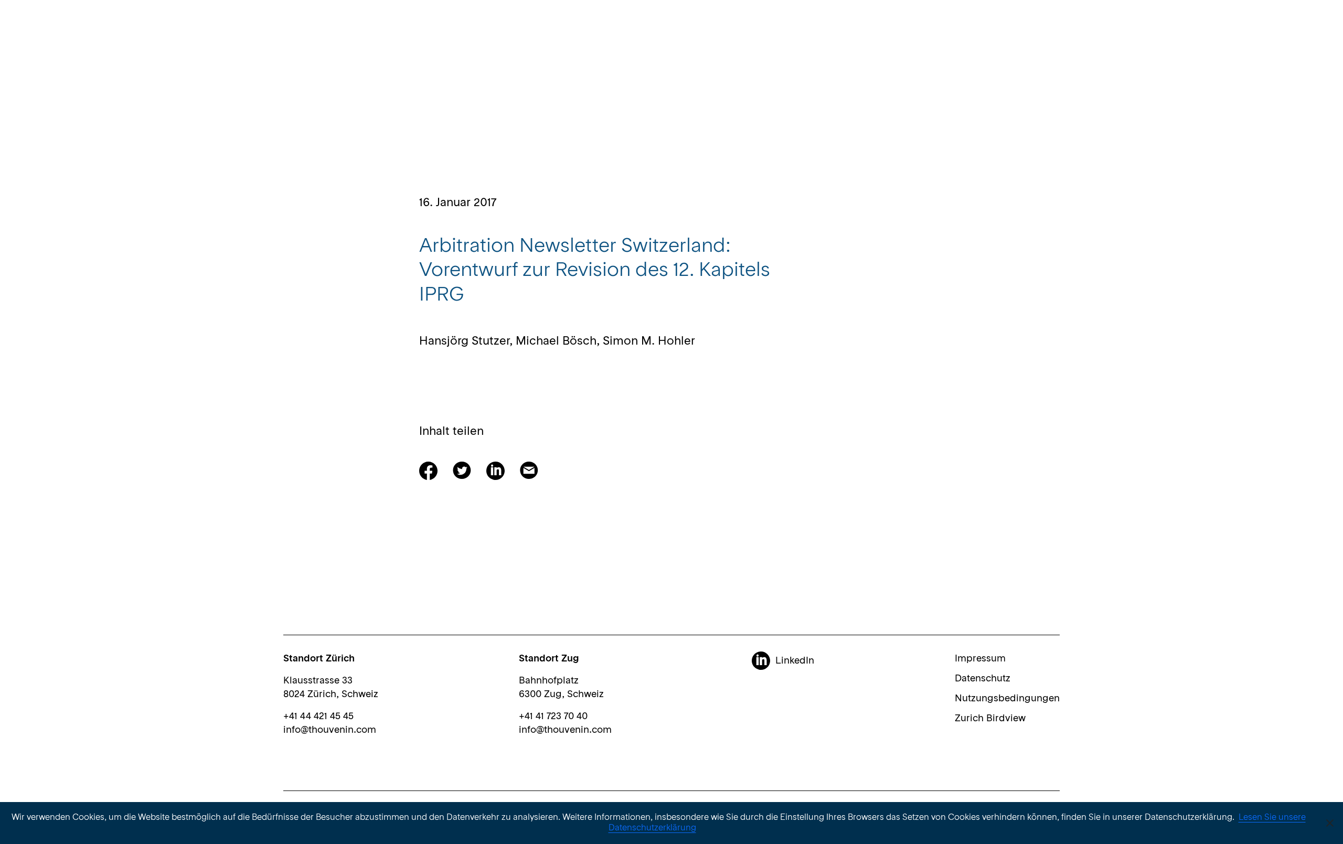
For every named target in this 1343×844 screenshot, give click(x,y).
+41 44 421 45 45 (318, 716)
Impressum (980, 659)
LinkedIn (794, 661)
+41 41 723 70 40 (553, 716)
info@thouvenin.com (329, 730)
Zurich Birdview (990, 718)
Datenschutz (982, 678)
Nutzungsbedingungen (1007, 698)
